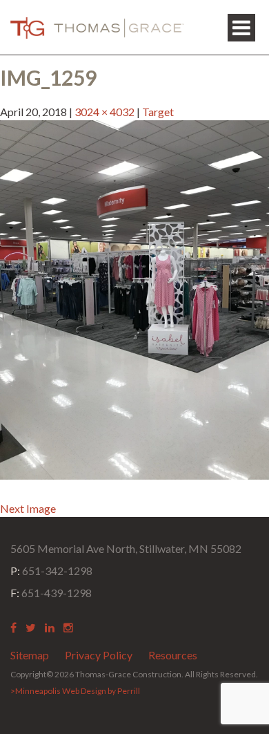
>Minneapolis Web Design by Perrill (75, 691)
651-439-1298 (51, 592)
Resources (172, 654)
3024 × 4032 (104, 111)
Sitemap (29, 654)
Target (158, 111)
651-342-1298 (51, 570)
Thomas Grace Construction (97, 27)
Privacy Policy (98, 654)
